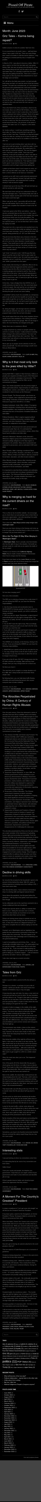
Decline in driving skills (16, 872)
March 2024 (8, 1401)
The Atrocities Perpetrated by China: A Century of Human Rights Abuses (18, 700)
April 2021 (7, 1437)
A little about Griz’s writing (12, 1380)
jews (11, 489)
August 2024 (8, 1397)
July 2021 (7, 1432)
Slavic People (7, 491)
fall (36, 354)
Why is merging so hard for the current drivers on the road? (19, 501)
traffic (22, 967)
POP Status (24, 1362)
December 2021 (9, 1430)
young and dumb (21, 1145)
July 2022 (7, 1424)
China (35, 865)
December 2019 (9, 1449)
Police (34, 1358)
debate (19, 1346)
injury (4, 356)
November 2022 (9, 1418)
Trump (21, 1328)
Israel (36, 1353)
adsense (11, 1344)
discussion (33, 1346)
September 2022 (9, 1420)
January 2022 (8, 1428)
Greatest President (30, 1350)
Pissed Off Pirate (20, 4)
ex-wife (32, 354)
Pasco (6, 561)
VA (23, 356)
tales (20, 356)
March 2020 (8, 1443)
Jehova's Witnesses (8, 1356)
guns (12, 1353)
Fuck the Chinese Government (12, 867)
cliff (27, 354)
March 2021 (8, 1439)
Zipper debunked (14, 691)
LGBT (15, 489)
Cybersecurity (10, 1346)
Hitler (10, 487)
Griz (15, 43)
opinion (21, 1326)
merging (29, 689)
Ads (4, 1344)
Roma (35, 489)
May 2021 (7, 1435)
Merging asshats (26, 1358)
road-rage (16, 967)
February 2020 (9, 1445)
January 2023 (8, 1414)
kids (25, 1356)
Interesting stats (12, 1150)
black (28, 485)
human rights (28, 867)
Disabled (33, 485)
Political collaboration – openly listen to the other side (21, 1378)
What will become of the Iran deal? (15, 1376)
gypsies (5, 487)
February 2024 (9, 1403)
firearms (35, 1348)
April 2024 (7, 1399)
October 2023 (8, 1405)
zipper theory (25, 691)
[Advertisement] (20, 1480)
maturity (15, 356)
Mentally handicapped (25, 489)
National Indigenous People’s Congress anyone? (19, 1384)
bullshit (23, 1344)
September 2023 (9, 1407)
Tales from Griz (11, 972)
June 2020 (7, 1441)
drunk (28, 1143)
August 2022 (8, 1422)
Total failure (14, 1328)
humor (24, 1353)
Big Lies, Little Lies (10, 1382)
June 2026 (7, 1393)
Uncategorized (16, 354)
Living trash (14, 1326)
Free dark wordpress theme (31, 1457)
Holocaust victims (19, 487)
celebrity (31, 1344)
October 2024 (8, 1395)
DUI (32, 1143)
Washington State (9, 542)
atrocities (29, 865)
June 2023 (7, 1409)
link (11, 1240)
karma (9, 356)
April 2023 (7, 1411)
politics (27, 1326)
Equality (19, 1348)
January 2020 (8, 1447)
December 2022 (9, 1416)
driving (28, 965)
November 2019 (9, 1451)
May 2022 (7, 1426)
